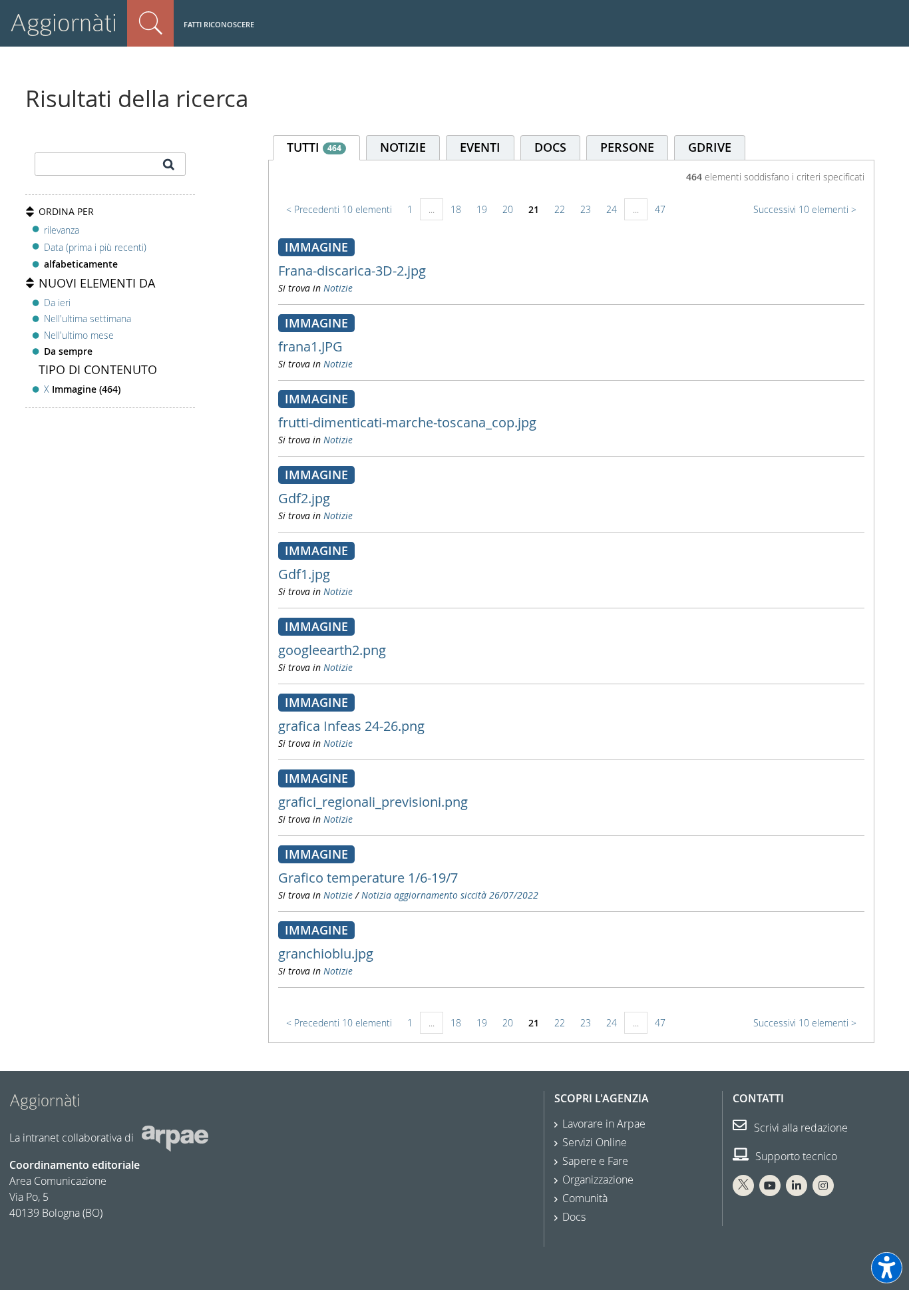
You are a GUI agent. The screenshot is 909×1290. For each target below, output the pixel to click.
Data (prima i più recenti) (95, 247)
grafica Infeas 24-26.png (351, 726)
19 (481, 209)
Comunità (585, 1198)
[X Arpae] (743, 1185)
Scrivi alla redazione (799, 1127)
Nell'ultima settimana (87, 318)
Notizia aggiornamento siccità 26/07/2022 (449, 895)
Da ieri (57, 302)
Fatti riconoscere (219, 24)
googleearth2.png (332, 650)
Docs (574, 1216)
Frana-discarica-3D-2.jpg (352, 271)
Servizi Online (594, 1142)
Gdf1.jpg (304, 574)
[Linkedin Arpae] (796, 1185)
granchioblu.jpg (325, 954)
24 (611, 209)
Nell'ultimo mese (79, 335)
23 (585, 209)
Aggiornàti (63, 23)
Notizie (338, 288)
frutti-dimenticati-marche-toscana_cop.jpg (407, 422)
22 (559, 209)
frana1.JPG (310, 346)
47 (660, 209)
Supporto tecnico (795, 1156)
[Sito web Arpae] (175, 1137)
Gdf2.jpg (304, 498)
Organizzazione (598, 1179)
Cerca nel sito (150, 23)
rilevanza (61, 230)
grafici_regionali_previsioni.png (373, 802)
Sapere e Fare (595, 1161)
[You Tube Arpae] (770, 1185)
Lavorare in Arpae (603, 1123)
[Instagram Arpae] (823, 1185)
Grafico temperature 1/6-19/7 (368, 878)
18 (456, 209)
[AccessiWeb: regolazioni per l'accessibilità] (886, 1267)
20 (507, 209)
